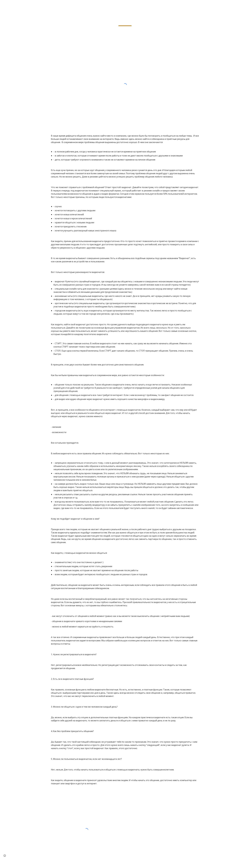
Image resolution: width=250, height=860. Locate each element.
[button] (5, 855)
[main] (125, 20)
